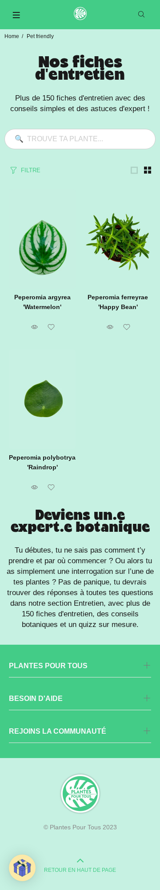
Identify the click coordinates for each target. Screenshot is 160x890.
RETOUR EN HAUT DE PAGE (80, 870)
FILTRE (30, 170)
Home (11, 36)
